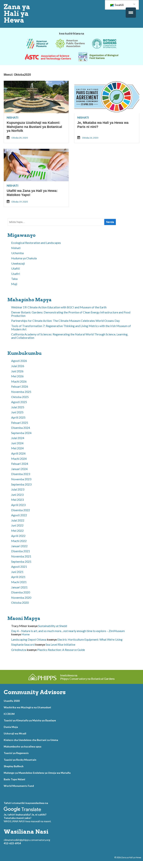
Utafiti (15, 268)
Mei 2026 (17, 376)
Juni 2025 (17, 412)
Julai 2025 (17, 407)
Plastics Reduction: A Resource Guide (61, 649)
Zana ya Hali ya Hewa (17, 13)
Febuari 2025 (19, 422)
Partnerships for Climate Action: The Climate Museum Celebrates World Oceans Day (65, 320)
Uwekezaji (18, 263)
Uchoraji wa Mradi (15, 733)
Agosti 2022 (19, 515)
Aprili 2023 (18, 505)
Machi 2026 (19, 381)
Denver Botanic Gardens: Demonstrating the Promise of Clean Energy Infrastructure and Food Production (70, 313)
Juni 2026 (17, 371)
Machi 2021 (19, 582)
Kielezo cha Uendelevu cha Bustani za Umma (31, 739)
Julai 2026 (17, 366)
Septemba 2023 (21, 484)
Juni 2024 (17, 443)
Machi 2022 (19, 541)
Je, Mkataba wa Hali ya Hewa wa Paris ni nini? (102, 125)
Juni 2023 (17, 494)
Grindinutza (18, 649)
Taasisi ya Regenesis (16, 753)
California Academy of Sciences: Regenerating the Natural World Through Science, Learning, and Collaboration (69, 335)
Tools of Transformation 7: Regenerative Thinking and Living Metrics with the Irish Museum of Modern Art (71, 327)
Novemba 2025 (21, 391)
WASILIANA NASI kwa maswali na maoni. (27, 821)
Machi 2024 (19, 458)
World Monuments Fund (19, 785)
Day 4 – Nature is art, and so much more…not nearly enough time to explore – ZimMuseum (68, 631)
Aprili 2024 (18, 453)
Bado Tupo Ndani (14, 779)
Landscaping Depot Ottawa (28, 639)
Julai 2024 (17, 438)
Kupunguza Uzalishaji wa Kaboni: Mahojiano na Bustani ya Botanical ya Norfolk (34, 127)
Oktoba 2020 (20, 602)
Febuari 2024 (19, 463)
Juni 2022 (17, 525)
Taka (14, 278)
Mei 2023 (17, 499)
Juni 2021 (17, 572)
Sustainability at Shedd (52, 626)
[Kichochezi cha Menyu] (131, 12)
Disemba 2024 (20, 427)
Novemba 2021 (21, 556)
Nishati (12, 117)
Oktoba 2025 (20, 397)
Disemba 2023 (20, 474)
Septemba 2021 (21, 561)
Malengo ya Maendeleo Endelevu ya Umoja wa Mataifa (37, 772)
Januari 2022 (19, 546)
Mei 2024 (17, 448)
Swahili (119, 5)
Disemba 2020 (20, 592)
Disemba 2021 (20, 551)
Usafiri (15, 273)
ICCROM (9, 713)
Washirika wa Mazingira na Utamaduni (27, 707)
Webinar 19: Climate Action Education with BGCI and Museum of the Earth (59, 307)
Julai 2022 (17, 520)
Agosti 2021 (19, 566)
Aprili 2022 (18, 536)
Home (26, 634)
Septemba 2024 (21, 433)
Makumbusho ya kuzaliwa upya (22, 746)
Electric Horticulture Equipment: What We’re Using (90, 639)
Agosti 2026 (19, 360)
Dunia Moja (11, 726)
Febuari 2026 (19, 386)
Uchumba (17, 253)
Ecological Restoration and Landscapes (36, 242)
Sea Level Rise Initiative (60, 644)
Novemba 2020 (21, 597)
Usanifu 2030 (12, 700)
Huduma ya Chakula (24, 258)
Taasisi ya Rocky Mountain (20, 759)
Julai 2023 (17, 489)
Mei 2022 (17, 530)
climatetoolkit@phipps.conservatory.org (27, 839)
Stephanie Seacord (23, 644)
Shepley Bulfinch (13, 766)
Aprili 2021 (18, 577)
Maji (14, 284)
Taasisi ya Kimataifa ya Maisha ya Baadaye (30, 720)
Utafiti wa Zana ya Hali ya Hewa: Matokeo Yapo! (32, 193)
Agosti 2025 (19, 402)
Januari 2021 (19, 587)
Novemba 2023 (21, 479)
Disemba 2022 (20, 510)
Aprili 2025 (18, 417)
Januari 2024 (19, 469)
